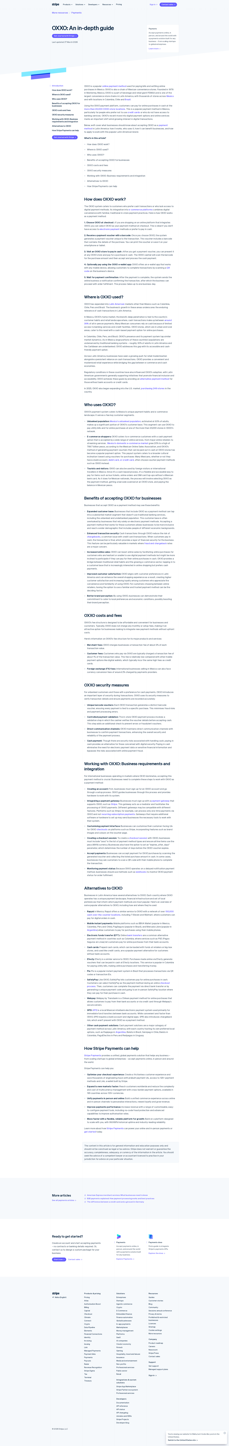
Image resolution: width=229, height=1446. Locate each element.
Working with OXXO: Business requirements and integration (65, 120)
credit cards (134, 112)
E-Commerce (121, 1310)
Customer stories (156, 1300)
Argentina (92, 930)
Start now (58, 1259)
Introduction (57, 85)
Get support (154, 1366)
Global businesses (124, 1320)
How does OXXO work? (62, 90)
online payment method (114, 86)
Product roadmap (156, 1343)
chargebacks (93, 536)
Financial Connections (93, 1334)
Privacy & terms (155, 1314)
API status (120, 1409)
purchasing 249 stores (152, 388)
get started (90, 1131)
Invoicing (87, 1340)
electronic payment (110, 229)
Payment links (90, 1354)
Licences (152, 1323)
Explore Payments (124, 1259)
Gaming (119, 1350)
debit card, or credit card (121, 459)
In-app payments (123, 1324)
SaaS (118, 1337)
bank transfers (134, 935)
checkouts (102, 829)
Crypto (87, 1324)
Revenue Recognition (93, 1367)
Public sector (121, 1370)
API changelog (122, 1412)
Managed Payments (92, 1350)
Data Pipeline (89, 1327)
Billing (86, 1307)
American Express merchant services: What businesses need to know (117, 1195)
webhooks (141, 871)
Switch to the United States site (182, 1440)
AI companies (122, 1340)
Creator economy (123, 1344)
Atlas (86, 1300)
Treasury (88, 1380)
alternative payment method (154, 378)
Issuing (87, 1344)
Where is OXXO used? (61, 94)
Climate (87, 1317)
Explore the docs (156, 1253)
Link (86, 1347)
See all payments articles (63, 1200)
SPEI (95, 1010)
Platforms (120, 1334)
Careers (152, 1346)
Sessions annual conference (160, 1310)
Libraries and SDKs (124, 1416)
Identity (87, 1337)
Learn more (154, 48)
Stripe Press (154, 1353)
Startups (120, 1300)
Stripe (114, 804)
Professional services (125, 1367)
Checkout (88, 1314)
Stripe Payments (92, 1055)
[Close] (224, 1433)
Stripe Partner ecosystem (127, 1390)
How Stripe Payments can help (65, 130)
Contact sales (167, 4)
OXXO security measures (63, 114)
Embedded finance (124, 1314)
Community (153, 1307)
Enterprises (121, 1297)
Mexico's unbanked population (125, 421)
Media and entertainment (126, 1360)
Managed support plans (158, 1369)
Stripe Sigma (89, 1370)
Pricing (119, 4)
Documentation (122, 1402)
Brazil (127, 99)
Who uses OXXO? (59, 99)
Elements (88, 1330)
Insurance (120, 1357)
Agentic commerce (124, 1304)
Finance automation (124, 1317)
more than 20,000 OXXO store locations (104, 109)
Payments (76, 12)
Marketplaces (122, 1327)
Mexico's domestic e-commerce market (127, 443)
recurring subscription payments (118, 814)
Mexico (170, 96)
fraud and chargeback (155, 543)
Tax (85, 1374)
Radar (86, 1364)
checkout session (138, 838)
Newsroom (153, 1349)
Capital (87, 1310)
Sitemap (152, 1327)
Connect (87, 1320)
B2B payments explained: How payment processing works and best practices (120, 1198)
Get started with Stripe (64, 36)
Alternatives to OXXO (61, 126)
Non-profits (121, 1364)
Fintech (119, 1347)
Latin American (117, 304)
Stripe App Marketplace (126, 1386)
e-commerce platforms (141, 209)
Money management (124, 1330)
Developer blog (122, 1422)
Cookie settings (155, 1330)
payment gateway (160, 800)
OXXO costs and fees (61, 110)
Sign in (153, 4)
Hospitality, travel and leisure (128, 1354)
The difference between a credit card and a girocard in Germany (115, 1202)
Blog (150, 1304)
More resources (60, 12)
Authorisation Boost (92, 1304)
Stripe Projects (122, 1419)
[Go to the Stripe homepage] (54, 1293)
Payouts (87, 1360)
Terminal (87, 1377)
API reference (122, 1406)
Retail (118, 1374)
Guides (151, 1297)
